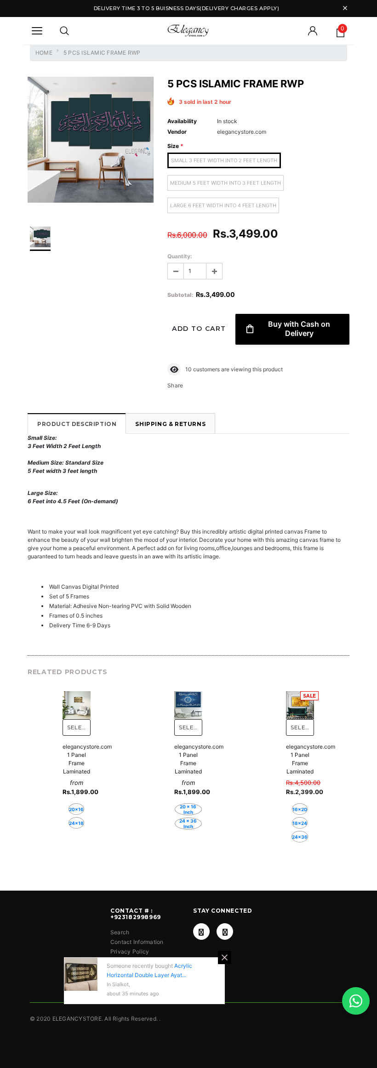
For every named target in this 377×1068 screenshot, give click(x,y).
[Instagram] (225, 931)
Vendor (177, 131)
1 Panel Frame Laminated (76, 763)
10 (188, 369)
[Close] (224, 957)
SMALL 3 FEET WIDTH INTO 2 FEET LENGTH (224, 160)
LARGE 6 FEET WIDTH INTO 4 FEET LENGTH (223, 205)
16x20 (299, 809)
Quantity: (179, 256)
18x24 (299, 823)
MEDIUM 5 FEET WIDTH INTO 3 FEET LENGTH (225, 183)
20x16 (76, 809)
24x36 (300, 837)
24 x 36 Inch (188, 823)
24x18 (76, 823)
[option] (91, 141)
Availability (182, 121)
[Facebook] (201, 931)
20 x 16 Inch (188, 809)
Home (43, 52)
